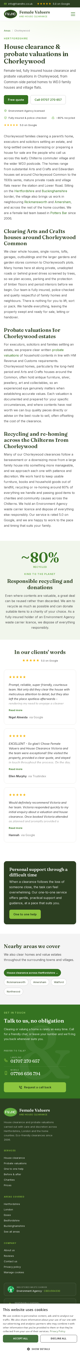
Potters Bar (58, 213)
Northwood (13, 991)
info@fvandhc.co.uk (20, 3)
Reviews (9, 1255)
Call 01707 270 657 (48, 100)
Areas (7, 30)
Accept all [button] (20, 1338)
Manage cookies (14, 1272)
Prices (7, 1185)
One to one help (25, 914)
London (8, 1209)
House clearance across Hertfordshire (32, 972)
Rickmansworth (35, 202)
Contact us (10, 1261)
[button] (40, 1349)
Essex (7, 1214)
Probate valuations (15, 1163)
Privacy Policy (57, 1331)
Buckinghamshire (54, 191)
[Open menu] (73, 14)
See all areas (12, 1231)
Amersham (63, 202)
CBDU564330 (52, 1290)
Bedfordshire (12, 1220)
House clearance (14, 1157)
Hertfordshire (24, 191)
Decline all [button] (58, 1338)
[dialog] (40, 1330)
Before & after (12, 1174)
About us (9, 1250)
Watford (59, 982)
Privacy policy (12, 1266)
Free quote (16, 100)
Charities (9, 1179)
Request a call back (37, 1087)
